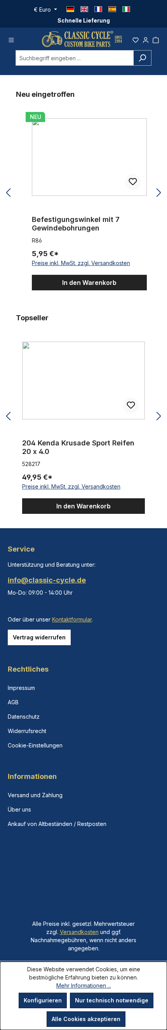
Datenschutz (24, 716)
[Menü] (11, 39)
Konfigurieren (43, 1000)
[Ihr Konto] (145, 39)
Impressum (21, 687)
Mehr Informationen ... (83, 985)
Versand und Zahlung (35, 795)
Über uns (19, 809)
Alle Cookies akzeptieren (86, 1019)
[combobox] (75, 58)
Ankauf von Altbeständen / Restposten (57, 824)
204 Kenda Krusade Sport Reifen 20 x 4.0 (78, 447)
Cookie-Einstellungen (35, 745)
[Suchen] (142, 58)
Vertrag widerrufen (39, 637)
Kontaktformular (72, 619)
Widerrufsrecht (27, 731)
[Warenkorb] (155, 39)
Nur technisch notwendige (111, 1000)
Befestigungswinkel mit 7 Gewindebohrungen (76, 223)
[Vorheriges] (8, 193)
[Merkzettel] (135, 39)
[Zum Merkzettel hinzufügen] (133, 182)
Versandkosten (79, 932)
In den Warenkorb (89, 282)
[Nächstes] (159, 193)
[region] (83, 193)
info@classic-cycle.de (47, 580)
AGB (13, 702)
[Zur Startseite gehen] (82, 39)
